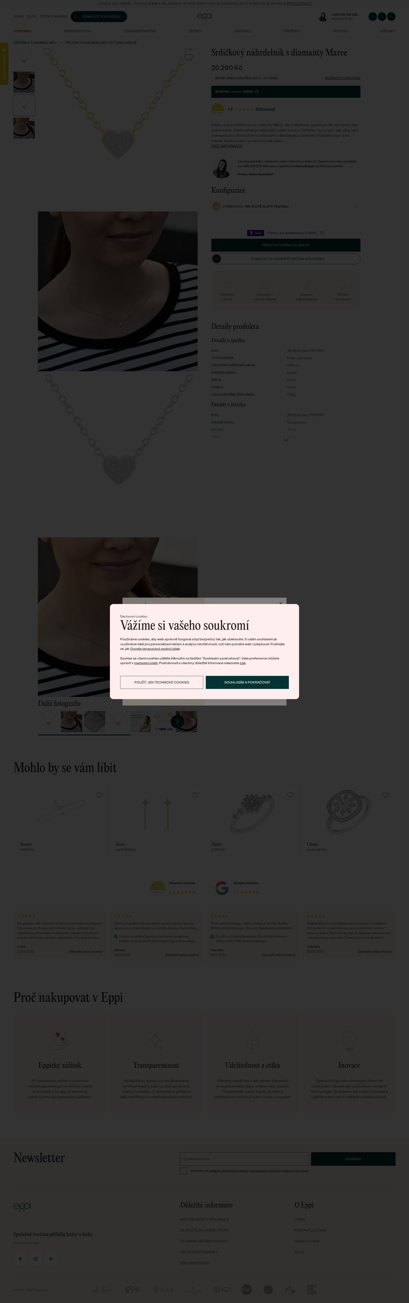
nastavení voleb (146, 663)
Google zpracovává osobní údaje (155, 649)
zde (243, 663)
